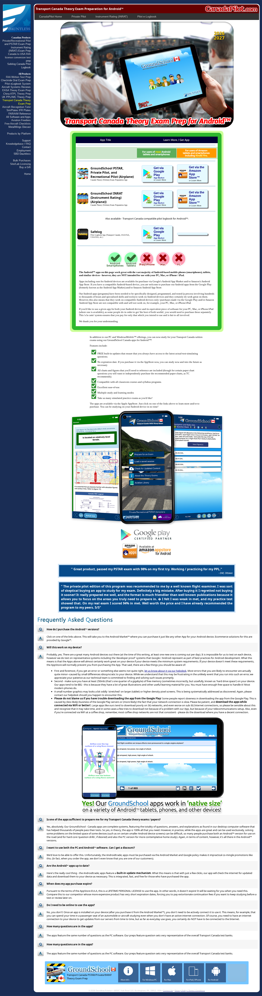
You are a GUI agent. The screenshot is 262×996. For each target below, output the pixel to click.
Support (26, 140)
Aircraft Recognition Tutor (16, 107)
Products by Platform (19, 133)
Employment (24, 150)
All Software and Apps (18, 117)
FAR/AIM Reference (19, 113)
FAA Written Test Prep (18, 77)
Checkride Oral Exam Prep (16, 80)
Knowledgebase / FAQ (18, 143)
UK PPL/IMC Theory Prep (16, 97)
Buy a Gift (25, 167)
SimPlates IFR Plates (19, 110)
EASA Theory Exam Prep (16, 90)
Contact (26, 147)
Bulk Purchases (22, 160)
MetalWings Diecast (19, 126)
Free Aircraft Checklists (18, 123)
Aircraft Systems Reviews (16, 87)
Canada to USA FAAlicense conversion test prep (18, 57)
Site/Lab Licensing (20, 164)
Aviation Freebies (21, 120)
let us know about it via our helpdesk (165, 671)
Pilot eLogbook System (18, 83)
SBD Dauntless (22, 153)
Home (27, 173)
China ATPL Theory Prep (17, 93)
